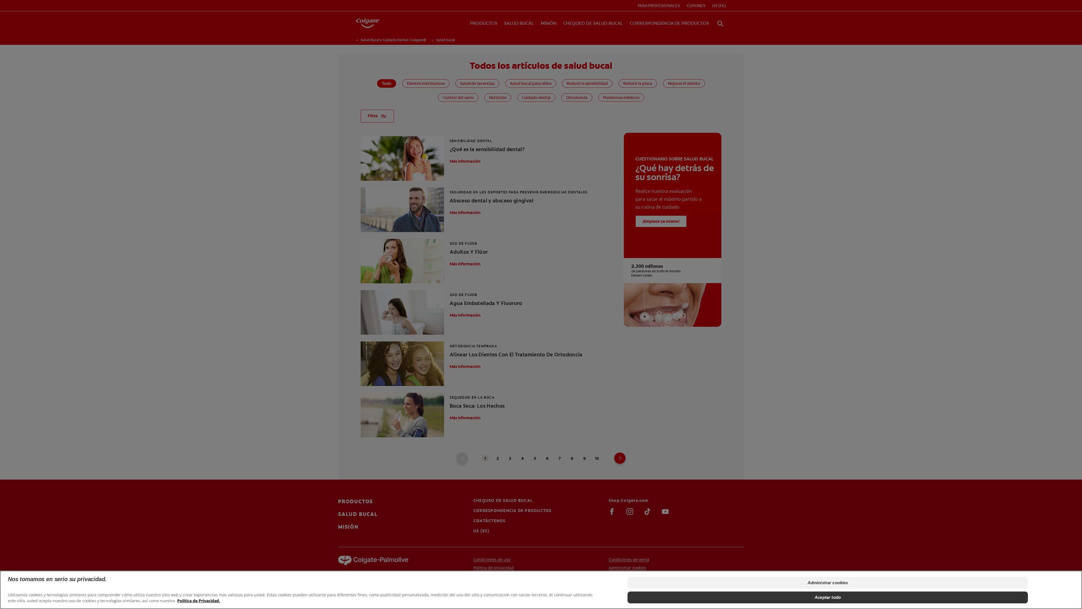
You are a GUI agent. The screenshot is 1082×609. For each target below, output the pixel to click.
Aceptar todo (828, 597)
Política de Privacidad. (198, 600)
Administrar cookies (828, 582)
